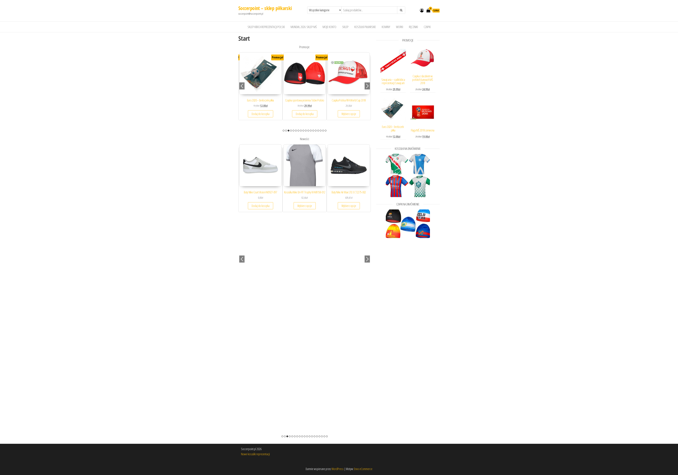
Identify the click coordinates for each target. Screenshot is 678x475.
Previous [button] (242, 85)
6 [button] (296, 130)
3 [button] (288, 130)
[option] (260, 90)
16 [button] (321, 130)
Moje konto (329, 27)
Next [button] (367, 85)
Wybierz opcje (260, 117)
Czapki (427, 27)
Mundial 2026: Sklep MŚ (304, 27)
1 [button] (283, 130)
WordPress (338, 469)
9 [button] (303, 130)
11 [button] (308, 130)
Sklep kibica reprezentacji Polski (266, 27)
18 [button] (325, 130)
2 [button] (286, 130)
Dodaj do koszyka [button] (349, 117)
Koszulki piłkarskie (365, 27)
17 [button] (323, 130)
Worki (399, 27)
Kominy (386, 27)
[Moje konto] (422, 10)
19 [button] (327, 436)
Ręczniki (413, 27)
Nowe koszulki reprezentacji (255, 454)
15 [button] (318, 130)
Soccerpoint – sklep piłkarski (265, 8)
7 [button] (298, 130)
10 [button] (306, 130)
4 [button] (291, 130)
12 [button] (311, 130)
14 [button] (316, 130)
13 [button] (313, 130)
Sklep (345, 27)
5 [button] (293, 130)
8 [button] (301, 130)
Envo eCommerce (363, 469)
